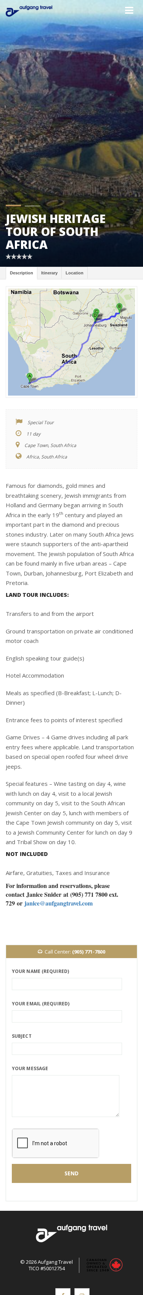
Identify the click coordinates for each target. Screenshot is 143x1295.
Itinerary (49, 273)
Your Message (30, 1068)
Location (75, 273)
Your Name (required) (40, 971)
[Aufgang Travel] (29, 11)
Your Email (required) (40, 1003)
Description (21, 273)
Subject (22, 1036)
